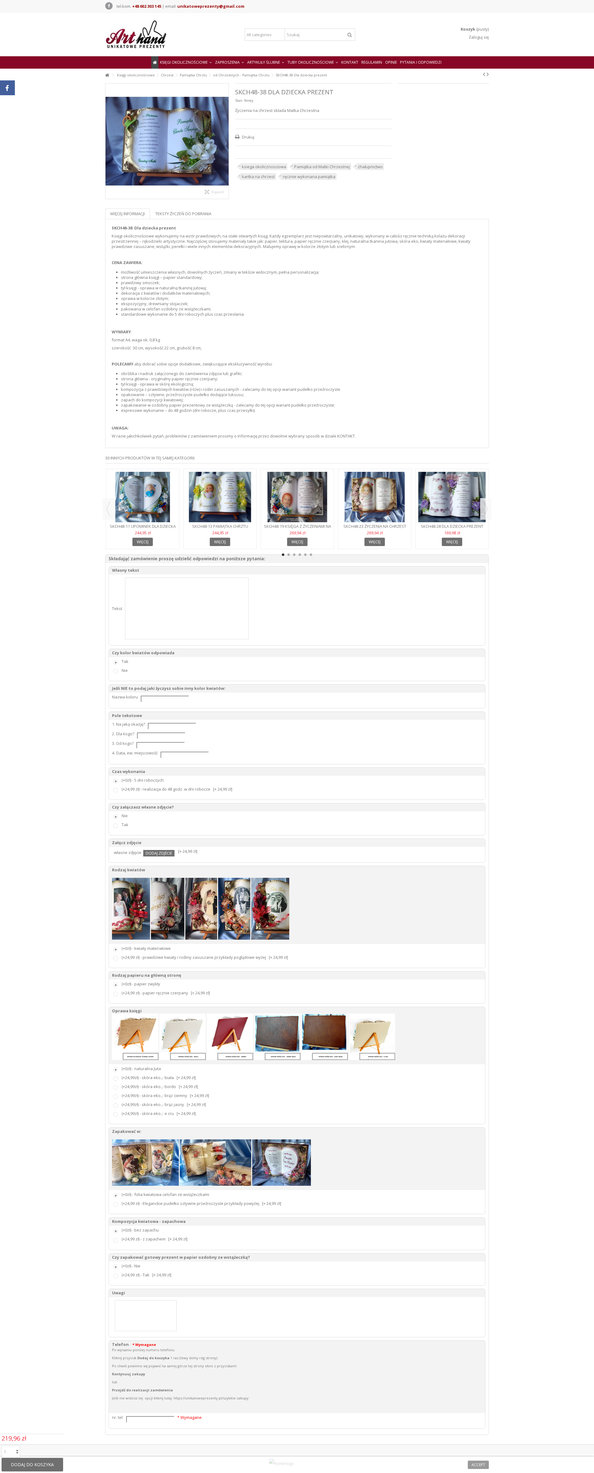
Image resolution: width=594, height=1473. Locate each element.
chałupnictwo (370, 166)
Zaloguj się (478, 37)
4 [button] (300, 554)
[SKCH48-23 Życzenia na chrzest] (374, 497)
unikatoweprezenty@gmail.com (210, 6)
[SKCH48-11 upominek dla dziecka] (142, 497)
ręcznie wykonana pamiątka (309, 176)
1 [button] (283, 554)
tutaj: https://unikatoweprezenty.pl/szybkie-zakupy (206, 1398)
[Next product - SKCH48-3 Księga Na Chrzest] (488, 74)
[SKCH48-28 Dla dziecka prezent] (452, 497)
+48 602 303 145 (146, 6)
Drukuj (247, 137)
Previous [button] (108, 509)
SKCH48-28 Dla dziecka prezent (452, 526)
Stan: (239, 100)
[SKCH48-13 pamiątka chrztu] (220, 497)
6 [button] (311, 554)
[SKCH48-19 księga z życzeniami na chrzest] (297, 497)
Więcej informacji (127, 213)
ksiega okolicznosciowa (264, 166)
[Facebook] (109, 6)
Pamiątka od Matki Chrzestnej (322, 166)
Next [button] (485, 509)
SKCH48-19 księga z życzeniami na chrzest (297, 528)
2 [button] (288, 554)
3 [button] (294, 554)
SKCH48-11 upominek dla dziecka (143, 526)
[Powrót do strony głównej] (107, 75)
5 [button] (305, 554)
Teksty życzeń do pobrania (183, 213)
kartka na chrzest (258, 176)
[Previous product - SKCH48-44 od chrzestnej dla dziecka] (484, 74)
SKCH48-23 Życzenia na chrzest (374, 526)
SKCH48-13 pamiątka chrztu (220, 526)
